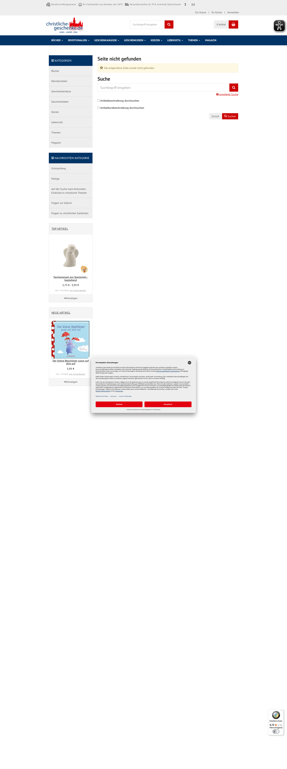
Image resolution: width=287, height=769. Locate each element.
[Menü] (282, 711)
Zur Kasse (200, 12)
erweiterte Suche (228, 94)
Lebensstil (174, 40)
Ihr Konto (216, 12)
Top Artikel (59, 229)
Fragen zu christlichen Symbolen (69, 213)
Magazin (210, 40)
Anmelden (233, 12)
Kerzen (156, 40)
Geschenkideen (134, 40)
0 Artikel (221, 24)
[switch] (276, 731)
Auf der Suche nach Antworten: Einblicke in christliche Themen (69, 190)
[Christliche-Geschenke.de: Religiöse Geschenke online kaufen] (64, 25)
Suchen (231, 116)
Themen (193, 40)
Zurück (215, 116)
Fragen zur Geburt (61, 202)
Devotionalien (78, 40)
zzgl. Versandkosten (78, 290)
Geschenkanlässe (105, 40)
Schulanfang (58, 168)
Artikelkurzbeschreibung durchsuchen (122, 108)
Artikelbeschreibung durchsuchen (119, 100)
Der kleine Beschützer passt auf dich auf (71, 362)
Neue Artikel (60, 313)
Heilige (55, 178)
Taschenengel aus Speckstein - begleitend (70, 278)
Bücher (56, 40)
